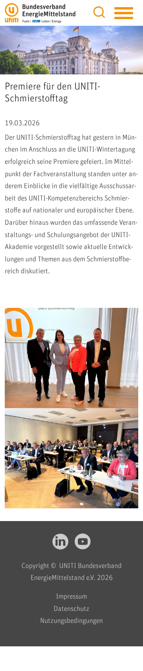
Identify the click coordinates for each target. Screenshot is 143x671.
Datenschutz (71, 609)
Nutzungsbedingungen (71, 620)
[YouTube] (83, 545)
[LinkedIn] (60, 545)
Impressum (71, 596)
